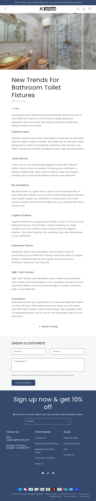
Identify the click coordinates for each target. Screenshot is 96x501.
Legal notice (85, 496)
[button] (5, 9)
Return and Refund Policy (47, 443)
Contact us (40, 438)
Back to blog (50, 326)
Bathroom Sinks (71, 438)
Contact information (67, 494)
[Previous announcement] (4, 2)
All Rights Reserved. (35, 494)
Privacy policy (84, 494)
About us (39, 463)
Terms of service (70, 496)
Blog (66, 449)
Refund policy (51, 494)
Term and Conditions (45, 458)
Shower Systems (71, 443)
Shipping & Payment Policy (44, 451)
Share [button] (16, 108)
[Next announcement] (91, 2)
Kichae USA (22, 494)
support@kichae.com (17, 439)
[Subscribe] (68, 421)
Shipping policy (55, 496)
